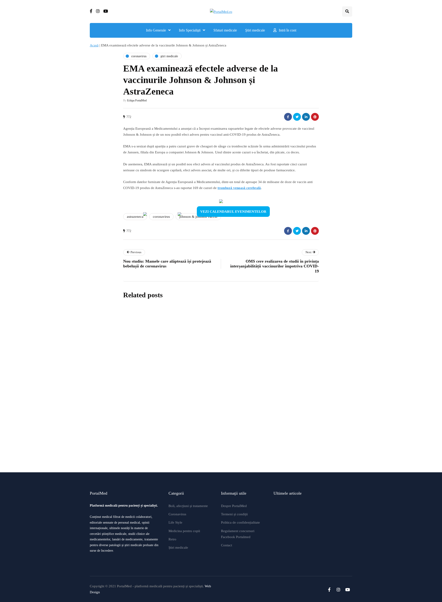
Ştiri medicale (255, 30)
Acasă (94, 45)
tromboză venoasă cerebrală (239, 188)
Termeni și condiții (234, 514)
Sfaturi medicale (225, 30)
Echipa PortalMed (137, 100)
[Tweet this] (297, 117)
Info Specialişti (190, 30)
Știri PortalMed (193, 362)
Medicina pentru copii (184, 531)
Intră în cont (287, 30)
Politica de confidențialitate (240, 522)
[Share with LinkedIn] (306, 117)
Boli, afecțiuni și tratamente (188, 506)
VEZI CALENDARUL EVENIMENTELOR (233, 211)
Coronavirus (177, 514)
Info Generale (156, 30)
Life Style (175, 522)
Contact (226, 545)
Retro (172, 539)
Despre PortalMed (234, 506)
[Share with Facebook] (288, 117)
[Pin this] (315, 117)
